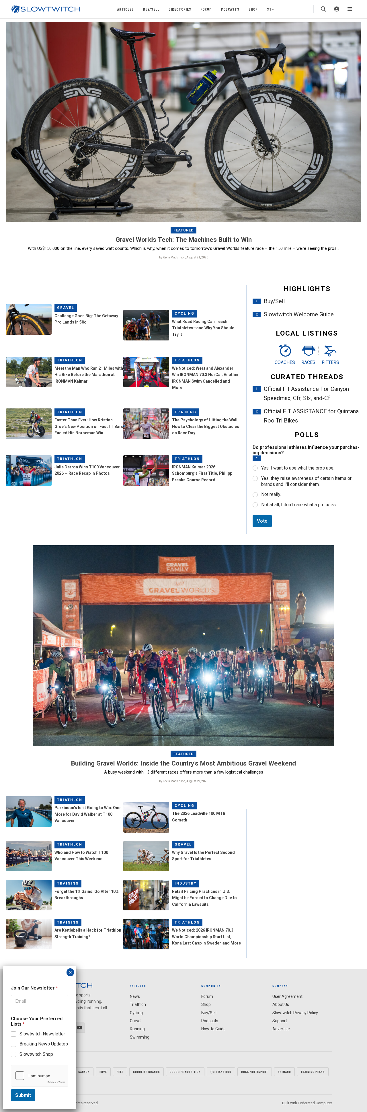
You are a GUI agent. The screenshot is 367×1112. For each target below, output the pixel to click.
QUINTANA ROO (220, 1072)
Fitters (330, 362)
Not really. (271, 494)
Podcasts (230, 9)
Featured (183, 230)
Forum (206, 9)
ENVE (103, 1072)
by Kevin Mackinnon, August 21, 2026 (183, 257)
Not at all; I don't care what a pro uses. (299, 504)
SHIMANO (284, 1072)
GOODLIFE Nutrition (185, 1072)
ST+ (270, 9)
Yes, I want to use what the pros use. (297, 468)
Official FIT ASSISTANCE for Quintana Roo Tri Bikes (311, 416)
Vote (262, 521)
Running (137, 1029)
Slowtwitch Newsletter (42, 1034)
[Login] (336, 9)
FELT (120, 1072)
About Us (280, 1004)
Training (185, 412)
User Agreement (287, 996)
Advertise (281, 1029)
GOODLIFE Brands (146, 1072)
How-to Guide (213, 1029)
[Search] (323, 9)
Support (279, 1020)
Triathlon (69, 360)
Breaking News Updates (43, 1044)
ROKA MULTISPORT (254, 1072)
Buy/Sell (151, 9)
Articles (125, 9)
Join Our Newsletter (34, 988)
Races (308, 362)
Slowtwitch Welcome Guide (299, 314)
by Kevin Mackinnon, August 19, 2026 (183, 781)
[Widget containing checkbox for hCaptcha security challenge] (39, 1075)
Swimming (139, 1037)
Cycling (184, 313)
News (135, 996)
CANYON (84, 1072)
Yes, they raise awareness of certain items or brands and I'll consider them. (306, 481)
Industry (186, 883)
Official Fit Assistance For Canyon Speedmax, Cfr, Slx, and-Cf (306, 393)
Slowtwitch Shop (36, 1054)
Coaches (285, 362)
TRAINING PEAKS (313, 1072)
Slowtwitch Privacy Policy (295, 1012)
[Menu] (350, 9)
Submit (23, 1095)
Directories (180, 9)
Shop (253, 9)
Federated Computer (315, 1103)
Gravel (65, 308)
